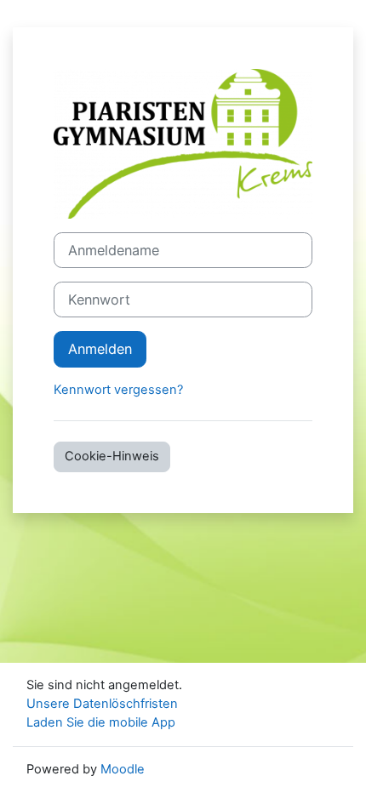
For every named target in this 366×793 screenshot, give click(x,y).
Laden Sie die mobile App (100, 722)
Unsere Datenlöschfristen (102, 703)
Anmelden (100, 348)
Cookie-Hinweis (112, 456)
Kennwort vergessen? (118, 389)
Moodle (122, 769)
